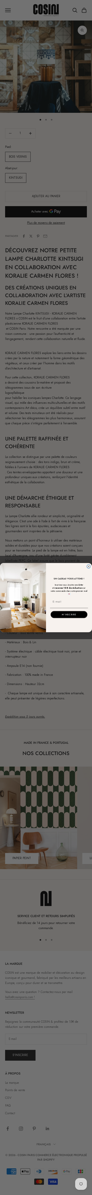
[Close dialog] (88, 566)
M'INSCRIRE (69, 614)
